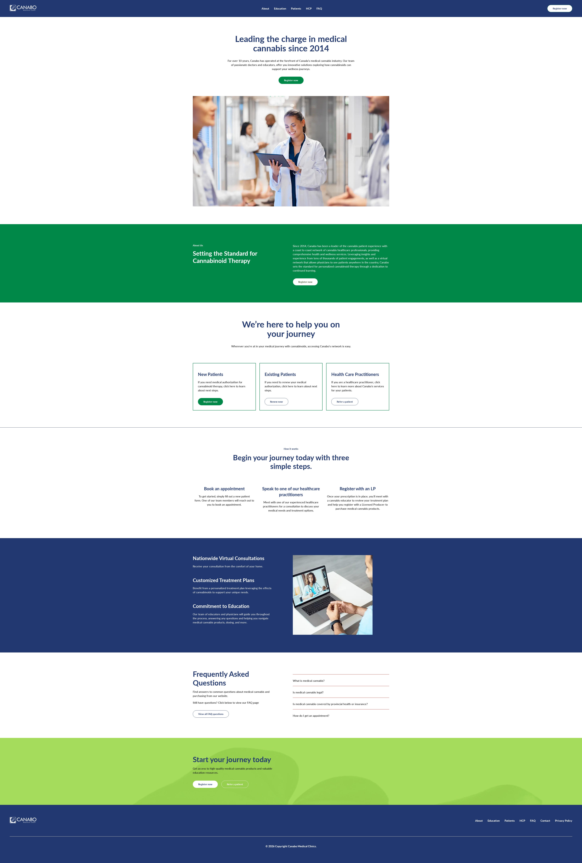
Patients (296, 8)
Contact (545, 820)
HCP (309, 8)
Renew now (276, 401)
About (265, 8)
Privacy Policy (563, 820)
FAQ (319, 8)
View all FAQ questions (210, 714)
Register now (560, 8)
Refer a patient (345, 401)
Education (280, 8)
